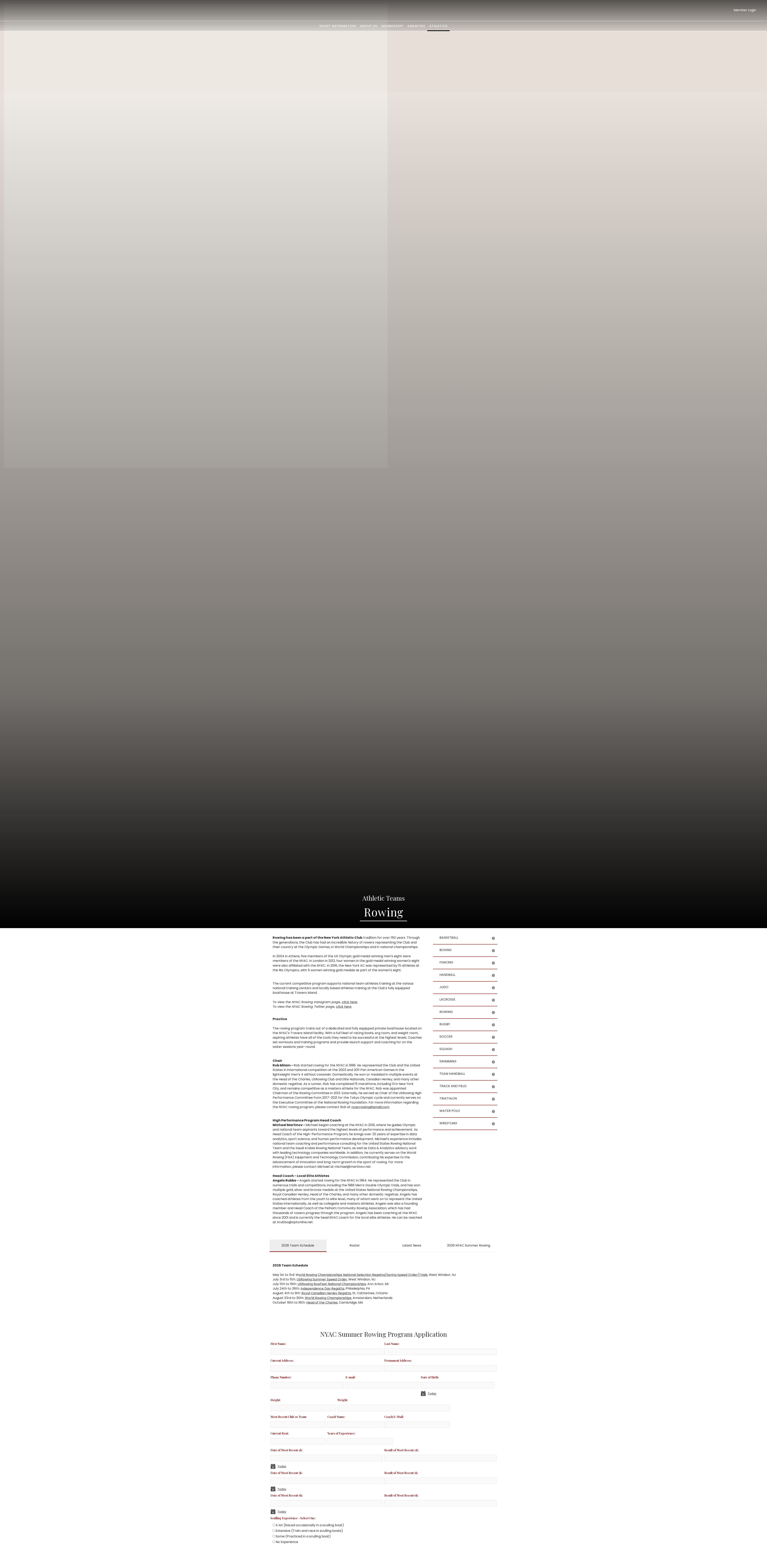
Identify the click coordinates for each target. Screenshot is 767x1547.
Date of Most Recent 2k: (286, 1450)
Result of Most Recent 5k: (401, 1473)
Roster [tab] (355, 1245)
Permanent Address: (398, 1360)
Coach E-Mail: (394, 1417)
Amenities (416, 26)
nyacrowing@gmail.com (370, 1107)
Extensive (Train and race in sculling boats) (309, 1530)
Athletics (438, 26)
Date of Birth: (430, 1377)
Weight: (343, 1400)
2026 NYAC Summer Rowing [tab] (468, 1245)
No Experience (287, 1542)
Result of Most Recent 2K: (401, 1450)
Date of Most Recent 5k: (286, 1473)
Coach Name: (336, 1417)
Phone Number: (280, 1377)
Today (432, 1394)
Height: (275, 1400)
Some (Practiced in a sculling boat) (303, 1536)
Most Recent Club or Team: (288, 1417)
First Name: (278, 1344)
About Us (368, 26)
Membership (392, 26)
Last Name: (391, 1344)
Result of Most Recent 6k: (401, 1495)
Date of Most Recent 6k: (286, 1495)
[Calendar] (424, 1393)
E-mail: (350, 1377)
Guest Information (337, 26)
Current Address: (282, 1360)
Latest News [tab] (411, 1245)
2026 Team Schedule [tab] (297, 1245)
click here (349, 1002)
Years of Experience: (341, 1433)
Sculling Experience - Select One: (293, 1518)
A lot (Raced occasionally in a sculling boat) (310, 1525)
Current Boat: (279, 1433)
